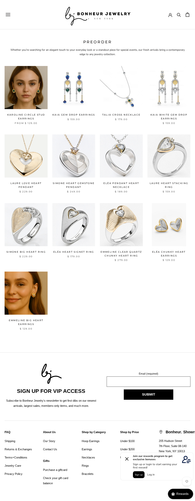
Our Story (49, 441)
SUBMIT (148, 394)
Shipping (10, 441)
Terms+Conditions (16, 457)
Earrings (87, 449)
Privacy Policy (13, 473)
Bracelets (88, 473)
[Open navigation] (8, 14)
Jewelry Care (13, 465)
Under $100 (127, 441)
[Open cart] (187, 14)
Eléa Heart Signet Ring (73, 251)
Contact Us (50, 449)
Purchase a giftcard (55, 469)
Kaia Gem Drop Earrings (73, 114)
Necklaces (88, 457)
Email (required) (148, 373)
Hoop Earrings (91, 441)
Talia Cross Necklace (121, 114)
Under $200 (127, 449)
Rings (85, 465)
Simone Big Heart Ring (26, 251)
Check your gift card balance (55, 480)
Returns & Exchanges (18, 449)
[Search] (179, 15)
